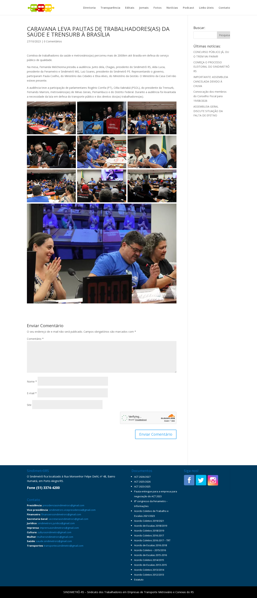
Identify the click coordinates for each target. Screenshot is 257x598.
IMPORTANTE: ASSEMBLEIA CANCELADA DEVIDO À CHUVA (210, 81)
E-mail (32, 393)
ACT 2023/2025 (142, 486)
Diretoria (89, 7)
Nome (32, 381)
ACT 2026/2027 (142, 476)
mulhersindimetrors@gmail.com (55, 536)
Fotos (158, 7)
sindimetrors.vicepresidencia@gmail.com (72, 510)
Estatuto (139, 579)
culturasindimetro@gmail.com (54, 532)
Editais (129, 7)
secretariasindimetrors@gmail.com (68, 519)
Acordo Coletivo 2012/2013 (149, 574)
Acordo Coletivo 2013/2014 (149, 569)
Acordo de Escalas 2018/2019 (150, 525)
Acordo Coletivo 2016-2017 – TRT (152, 540)
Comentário (35, 339)
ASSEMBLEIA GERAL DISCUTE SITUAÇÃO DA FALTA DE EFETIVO (208, 111)
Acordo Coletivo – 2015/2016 (150, 550)
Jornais (144, 7)
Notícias (172, 7)
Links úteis (206, 7)
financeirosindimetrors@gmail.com (61, 514)
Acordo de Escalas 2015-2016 (150, 555)
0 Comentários (53, 41)
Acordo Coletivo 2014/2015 (149, 560)
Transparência (110, 7)
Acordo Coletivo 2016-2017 (149, 535)
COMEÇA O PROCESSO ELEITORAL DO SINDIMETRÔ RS (211, 66)
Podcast (188, 7)
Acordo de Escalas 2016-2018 (150, 545)
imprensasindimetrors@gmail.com (59, 527)
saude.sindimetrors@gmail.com (54, 541)
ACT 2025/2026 (142, 481)
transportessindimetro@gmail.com (63, 545)
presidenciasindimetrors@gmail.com (63, 505)
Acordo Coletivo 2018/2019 (149, 530)
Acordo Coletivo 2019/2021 (149, 520)
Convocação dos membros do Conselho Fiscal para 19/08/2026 (210, 96)
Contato (224, 7)
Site (29, 405)
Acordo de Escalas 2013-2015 (150, 565)
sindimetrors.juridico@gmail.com (56, 523)
